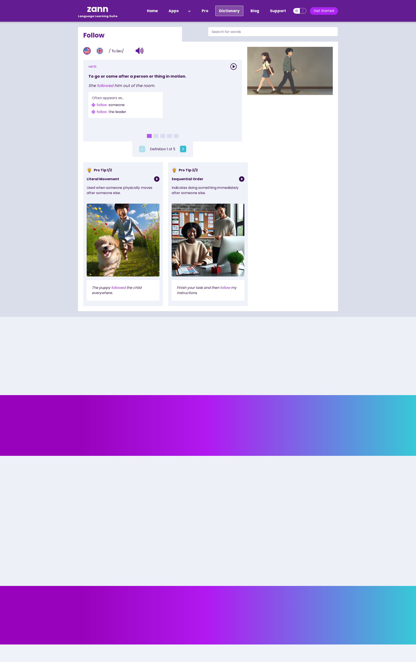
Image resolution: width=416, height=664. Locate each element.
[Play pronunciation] (233, 66)
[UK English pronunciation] (100, 51)
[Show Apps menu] (189, 11)
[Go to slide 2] (156, 136)
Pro (205, 10)
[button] (140, 50)
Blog (254, 10)
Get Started (324, 10)
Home (152, 10)
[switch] (299, 11)
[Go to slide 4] (169, 136)
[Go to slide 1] (149, 136)
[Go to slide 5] (176, 136)
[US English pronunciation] (87, 51)
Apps (174, 10)
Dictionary (229, 10)
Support (278, 10)
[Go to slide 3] (162, 136)
